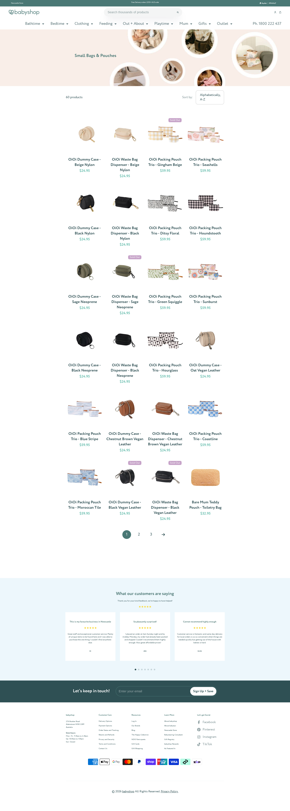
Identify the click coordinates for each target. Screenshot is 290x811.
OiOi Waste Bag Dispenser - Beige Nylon (125, 149)
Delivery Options (105, 721)
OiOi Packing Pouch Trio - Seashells (205, 149)
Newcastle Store (17, 3)
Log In (134, 721)
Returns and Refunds (106, 735)
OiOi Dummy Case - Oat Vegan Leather (205, 354)
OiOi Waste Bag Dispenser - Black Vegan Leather (165, 491)
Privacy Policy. (169, 791)
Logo (24, 12)
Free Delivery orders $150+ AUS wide (145, 2)
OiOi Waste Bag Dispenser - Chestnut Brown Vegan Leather (165, 423)
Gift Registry (169, 739)
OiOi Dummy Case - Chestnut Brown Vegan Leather (125, 423)
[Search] (177, 12)
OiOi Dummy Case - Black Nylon (84, 217)
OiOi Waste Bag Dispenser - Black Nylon (125, 217)
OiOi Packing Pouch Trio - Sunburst (205, 286)
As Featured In (169, 748)
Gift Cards (135, 744)
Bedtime (57, 24)
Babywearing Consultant (173, 735)
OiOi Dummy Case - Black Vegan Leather (125, 491)
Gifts (202, 24)
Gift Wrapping (137, 748)
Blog (133, 730)
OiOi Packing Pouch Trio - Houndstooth (205, 217)
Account (275, 12)
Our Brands (136, 726)
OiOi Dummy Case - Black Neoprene (84, 354)
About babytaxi (170, 726)
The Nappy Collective (140, 735)
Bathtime (32, 24)
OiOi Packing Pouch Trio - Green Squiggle (165, 286)
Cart (280, 12)
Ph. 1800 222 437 (267, 24)
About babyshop (170, 721)
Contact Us (103, 748)
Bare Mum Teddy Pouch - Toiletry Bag (205, 491)
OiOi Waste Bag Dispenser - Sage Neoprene (125, 286)
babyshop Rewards (171, 744)
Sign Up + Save (203, 691)
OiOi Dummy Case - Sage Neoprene (84, 286)
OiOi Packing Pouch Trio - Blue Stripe (84, 423)
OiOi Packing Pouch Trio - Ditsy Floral (165, 217)
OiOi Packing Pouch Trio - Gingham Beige (165, 149)
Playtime (161, 24)
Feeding (105, 24)
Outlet (222, 24)
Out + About (133, 24)
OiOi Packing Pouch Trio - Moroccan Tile (84, 491)
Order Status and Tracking (109, 730)
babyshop (128, 791)
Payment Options (105, 726)
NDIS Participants (138, 739)
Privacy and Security (106, 739)
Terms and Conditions (107, 744)
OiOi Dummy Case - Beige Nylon (84, 149)
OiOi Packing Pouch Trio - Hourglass (165, 354)
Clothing (82, 24)
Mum (183, 24)
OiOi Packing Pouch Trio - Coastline (205, 423)
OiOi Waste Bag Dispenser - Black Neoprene (125, 354)
